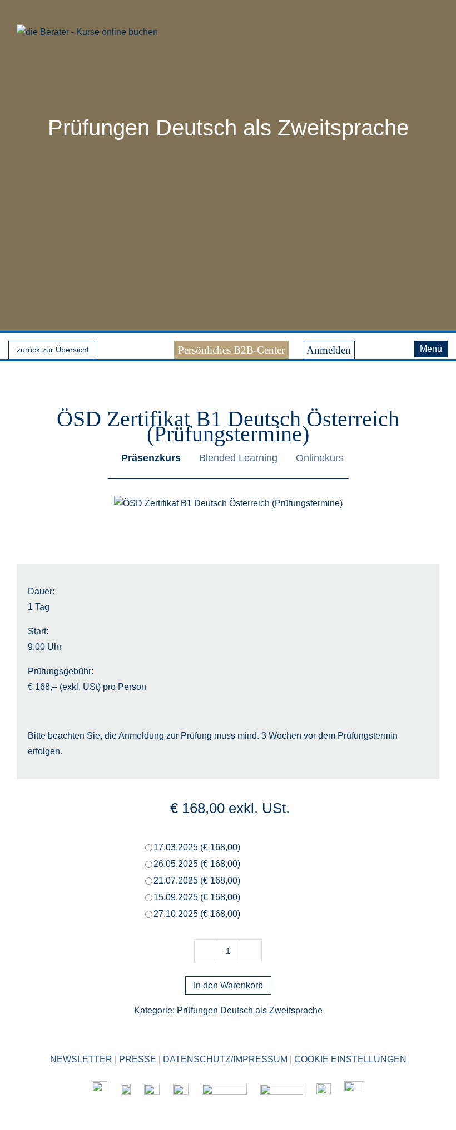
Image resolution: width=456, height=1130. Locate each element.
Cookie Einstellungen (350, 1059)
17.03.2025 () (196, 847)
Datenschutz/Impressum (225, 1059)
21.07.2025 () (196, 880)
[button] (398, 346)
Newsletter (81, 1059)
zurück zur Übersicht (53, 349)
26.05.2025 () (196, 864)
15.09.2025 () (196, 897)
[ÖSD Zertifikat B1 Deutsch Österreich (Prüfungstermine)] (228, 503)
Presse (137, 1059)
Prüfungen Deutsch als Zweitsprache (228, 127)
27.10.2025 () (196, 914)
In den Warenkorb (228, 985)
